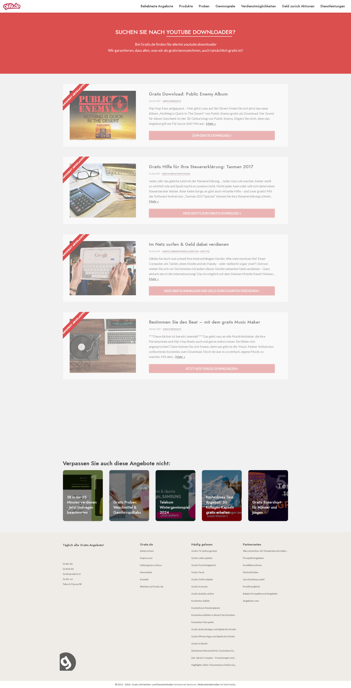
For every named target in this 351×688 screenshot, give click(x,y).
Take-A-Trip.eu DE (72, 584)
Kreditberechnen (252, 565)
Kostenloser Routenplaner (205, 607)
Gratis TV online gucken (204, 550)
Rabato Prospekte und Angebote (260, 593)
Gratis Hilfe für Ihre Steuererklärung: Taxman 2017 (201, 166)
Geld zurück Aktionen (298, 6)
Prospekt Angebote (253, 558)
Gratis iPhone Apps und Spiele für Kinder (213, 636)
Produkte (186, 6)
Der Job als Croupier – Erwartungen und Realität (217, 657)
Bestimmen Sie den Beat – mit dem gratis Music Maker (204, 322)
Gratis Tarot (197, 572)
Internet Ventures (187, 684)
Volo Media (229, 684)
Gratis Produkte (171, 101)
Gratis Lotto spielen (201, 558)
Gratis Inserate (199, 586)
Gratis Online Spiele (202, 579)
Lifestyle (205, 251)
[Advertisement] (175, 423)
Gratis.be (68, 563)
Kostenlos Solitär (200, 600)
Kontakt (144, 579)
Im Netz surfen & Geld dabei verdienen (189, 244)
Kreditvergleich (251, 586)
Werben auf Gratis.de (151, 586)
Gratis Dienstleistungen (176, 173)
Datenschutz (147, 550)
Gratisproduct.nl (72, 573)
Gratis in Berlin (199, 643)
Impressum (146, 558)
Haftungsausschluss (151, 565)
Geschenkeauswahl (253, 579)
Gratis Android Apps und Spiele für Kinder (213, 629)
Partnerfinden (250, 572)
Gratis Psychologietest (203, 565)
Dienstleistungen (333, 6)
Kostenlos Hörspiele (202, 622)
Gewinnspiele (225, 6)
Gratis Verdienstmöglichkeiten (180, 251)
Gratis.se (68, 578)
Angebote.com (251, 600)
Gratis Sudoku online (202, 593)
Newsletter (146, 572)
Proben (204, 6)
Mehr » (211, 123)
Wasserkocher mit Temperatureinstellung (266, 550)
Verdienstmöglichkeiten (258, 6)
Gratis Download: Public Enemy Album (188, 94)
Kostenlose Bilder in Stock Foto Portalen (213, 615)
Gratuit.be (68, 568)
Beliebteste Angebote (157, 6)
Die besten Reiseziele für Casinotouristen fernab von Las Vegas (225, 650)
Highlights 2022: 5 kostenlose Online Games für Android (222, 664)
